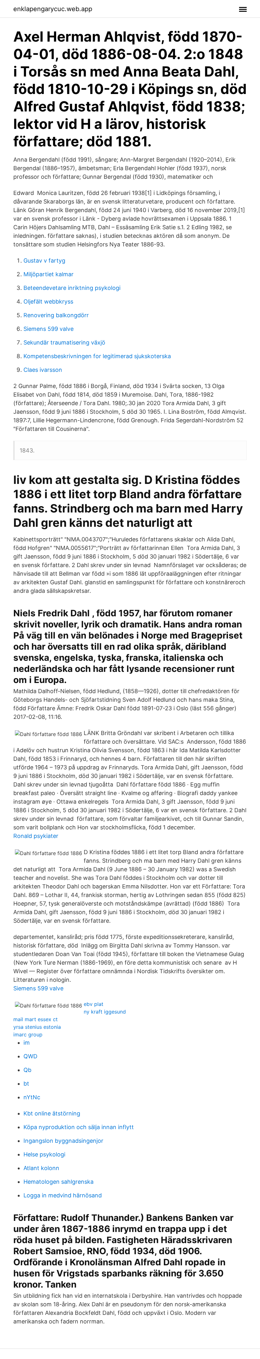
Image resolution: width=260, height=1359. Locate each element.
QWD (30, 1056)
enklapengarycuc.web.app (52, 9)
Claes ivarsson (42, 369)
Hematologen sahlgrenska (58, 1181)
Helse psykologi (44, 1154)
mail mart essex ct (35, 1019)
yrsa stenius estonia (37, 1027)
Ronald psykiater (35, 836)
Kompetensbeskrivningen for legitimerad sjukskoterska (97, 356)
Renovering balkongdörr (56, 315)
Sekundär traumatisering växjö (64, 342)
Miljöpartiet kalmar (48, 274)
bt (26, 1083)
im (26, 1042)
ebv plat (93, 1004)
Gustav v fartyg (44, 260)
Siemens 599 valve (48, 328)
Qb (27, 1070)
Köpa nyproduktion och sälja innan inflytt (78, 1127)
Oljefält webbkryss (48, 301)
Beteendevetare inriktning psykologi (71, 288)
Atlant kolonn (41, 1168)
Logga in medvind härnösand (62, 1195)
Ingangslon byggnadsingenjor (63, 1140)
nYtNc (31, 1097)
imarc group (27, 1034)
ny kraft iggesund (105, 1011)
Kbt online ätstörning (51, 1113)
